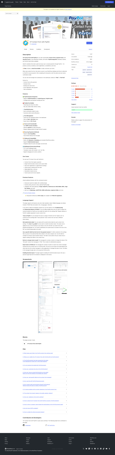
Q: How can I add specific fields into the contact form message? (37, 377)
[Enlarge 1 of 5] (35, 263)
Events (70, 439)
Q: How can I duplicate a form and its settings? (33, 397)
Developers (49, 441)
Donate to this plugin (76, 124)
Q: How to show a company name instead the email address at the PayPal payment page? (43, 404)
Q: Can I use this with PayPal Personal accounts (33, 381)
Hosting (6, 441)
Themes (27, 439)
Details (25, 49)
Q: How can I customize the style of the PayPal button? (35, 369)
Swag (70, 443)
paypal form (90, 74)
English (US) (89, 67)
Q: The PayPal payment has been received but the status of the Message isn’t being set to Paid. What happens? (35, 361)
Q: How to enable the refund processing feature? (33, 412)
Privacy (6, 443)
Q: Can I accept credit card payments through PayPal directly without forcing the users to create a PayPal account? (36, 385)
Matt (91, 439)
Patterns (27, 443)
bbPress (91, 441)
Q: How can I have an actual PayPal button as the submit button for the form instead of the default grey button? (35, 373)
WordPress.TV (50, 443)
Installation (38, 49)
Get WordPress (109, 2)
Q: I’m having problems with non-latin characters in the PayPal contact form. (40, 389)
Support (90, 49)
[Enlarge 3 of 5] (66, 263)
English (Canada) (19, 448)
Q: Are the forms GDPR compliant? (30, 408)
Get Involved (71, 437)
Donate (70, 441)
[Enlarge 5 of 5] (66, 288)
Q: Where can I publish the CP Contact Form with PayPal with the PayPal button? (41, 357)
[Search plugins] (17, 13)
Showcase (28, 437)
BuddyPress (92, 443)
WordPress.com (93, 437)
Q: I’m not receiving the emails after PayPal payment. (34, 365)
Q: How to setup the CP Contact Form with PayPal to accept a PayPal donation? (41, 400)
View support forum (75, 112)
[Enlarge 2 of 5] (51, 263)
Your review (74, 99)
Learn (48, 437)
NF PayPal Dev (51, 425)
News (6, 439)
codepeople (33, 44)
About (6, 437)
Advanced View (74, 78)
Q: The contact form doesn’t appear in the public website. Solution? (38, 393)
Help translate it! (68, 9)
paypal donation (89, 72)
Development (47, 49)
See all (90, 99)
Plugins (27, 441)
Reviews (32, 49)
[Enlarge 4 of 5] (66, 270)
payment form (89, 69)
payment (84, 69)
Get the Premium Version (29, 192)
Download (89, 42)
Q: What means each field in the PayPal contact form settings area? (38, 353)
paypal (84, 72)
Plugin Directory (8, 6)
